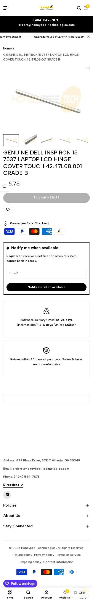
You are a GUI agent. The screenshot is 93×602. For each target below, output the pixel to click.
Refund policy (22, 555)
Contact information (58, 562)
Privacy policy (44, 555)
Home (7, 48)
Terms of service (68, 555)
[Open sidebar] (4, 186)
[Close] (87, 37)
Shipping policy (30, 562)
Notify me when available (47, 287)
